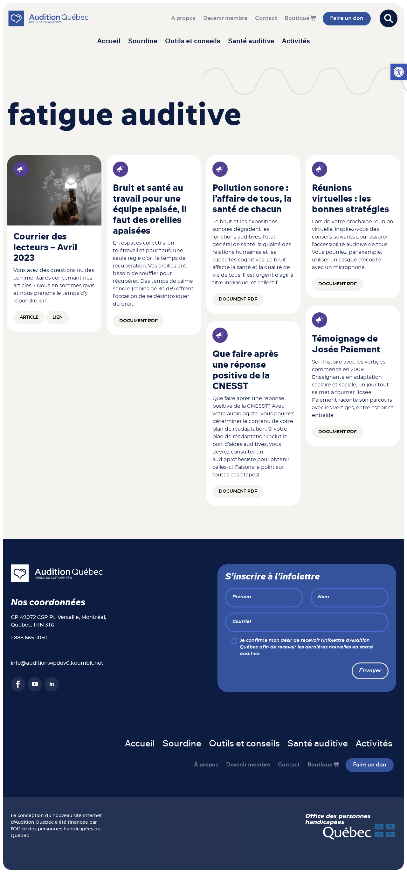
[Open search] (388, 18)
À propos (183, 18)
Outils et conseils (192, 41)
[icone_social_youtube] (35, 684)
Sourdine (142, 41)
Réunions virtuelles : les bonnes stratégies (350, 199)
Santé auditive (251, 41)
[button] (398, 72)
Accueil (109, 41)
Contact (266, 18)
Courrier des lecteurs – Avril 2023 (45, 247)
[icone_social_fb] (18, 684)
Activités (296, 41)
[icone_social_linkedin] (52, 684)
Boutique (297, 18)
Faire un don (346, 18)
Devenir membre (225, 18)
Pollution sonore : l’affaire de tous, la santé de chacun (252, 199)
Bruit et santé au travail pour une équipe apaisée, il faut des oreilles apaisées (150, 209)
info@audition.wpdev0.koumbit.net (57, 663)
